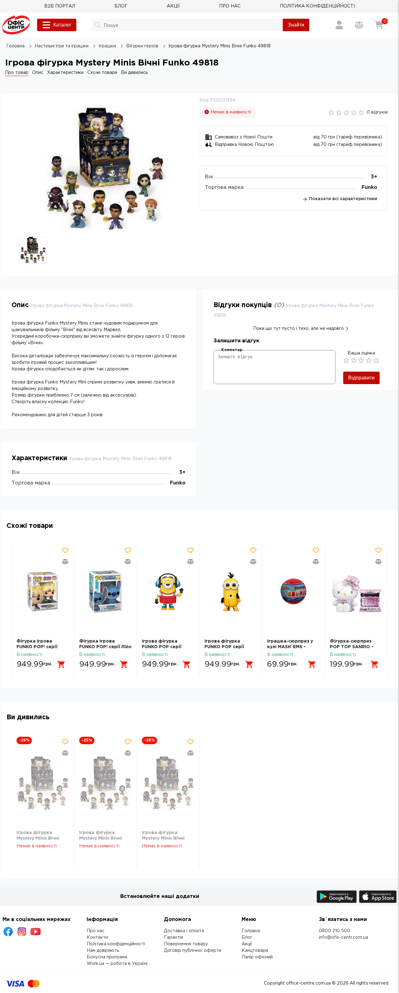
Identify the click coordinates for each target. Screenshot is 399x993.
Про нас (95, 931)
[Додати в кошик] (61, 664)
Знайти (296, 24)
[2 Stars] (354, 360)
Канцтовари (255, 950)
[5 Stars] (376, 360)
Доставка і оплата (184, 931)
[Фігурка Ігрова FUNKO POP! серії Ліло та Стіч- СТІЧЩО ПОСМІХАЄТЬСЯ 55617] (105, 592)
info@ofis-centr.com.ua (343, 937)
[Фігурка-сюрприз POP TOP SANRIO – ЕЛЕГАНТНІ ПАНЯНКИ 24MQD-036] (356, 592)
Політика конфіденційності (116, 944)
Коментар (231, 350)
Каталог (62, 24)
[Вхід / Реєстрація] (339, 25)
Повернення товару (186, 944)
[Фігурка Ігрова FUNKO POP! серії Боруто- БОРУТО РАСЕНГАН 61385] (43, 592)
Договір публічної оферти (192, 950)
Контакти (97, 937)
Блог (247, 937)
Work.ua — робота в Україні (117, 964)
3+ (374, 177)
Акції (247, 944)
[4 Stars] (369, 360)
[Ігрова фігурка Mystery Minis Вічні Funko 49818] (43, 783)
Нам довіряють (103, 950)
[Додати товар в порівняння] (65, 561)
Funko (369, 187)
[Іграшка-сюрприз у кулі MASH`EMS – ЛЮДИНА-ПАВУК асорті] (293, 592)
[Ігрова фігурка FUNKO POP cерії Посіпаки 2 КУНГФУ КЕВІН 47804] (230, 592)
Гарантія (173, 937)
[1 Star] (346, 360)
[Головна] (16, 24)
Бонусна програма (107, 957)
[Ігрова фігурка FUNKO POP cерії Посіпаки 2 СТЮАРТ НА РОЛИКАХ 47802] (168, 592)
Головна (251, 931)
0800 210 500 (334, 931)
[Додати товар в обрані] (65, 550)
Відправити (361, 377)
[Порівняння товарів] (359, 25)
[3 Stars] (361, 360)
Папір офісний (257, 957)
